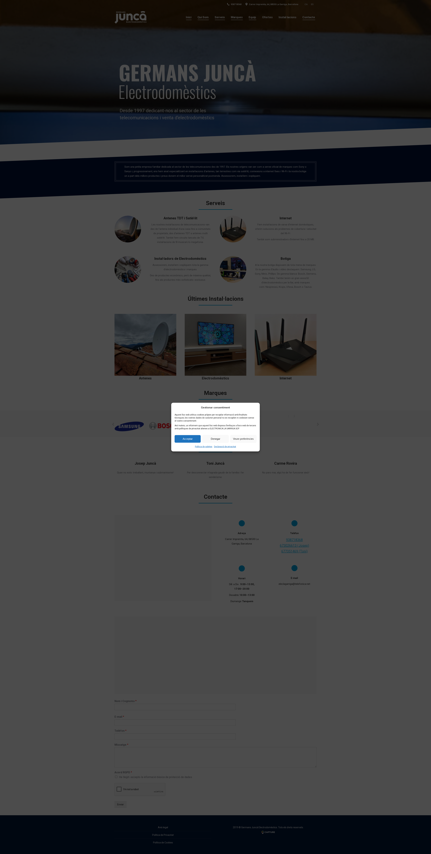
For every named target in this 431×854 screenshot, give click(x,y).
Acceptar (188, 438)
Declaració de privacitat (225, 446)
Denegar (215, 438)
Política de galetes (203, 446)
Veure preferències (243, 438)
